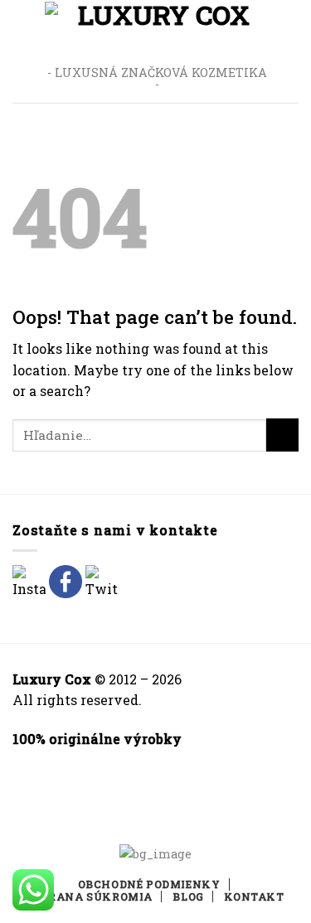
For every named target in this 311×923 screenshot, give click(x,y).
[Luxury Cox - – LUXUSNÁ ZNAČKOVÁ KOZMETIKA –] (157, 29)
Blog (188, 897)
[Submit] (282, 434)
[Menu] (22, 51)
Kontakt (254, 897)
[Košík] (290, 51)
